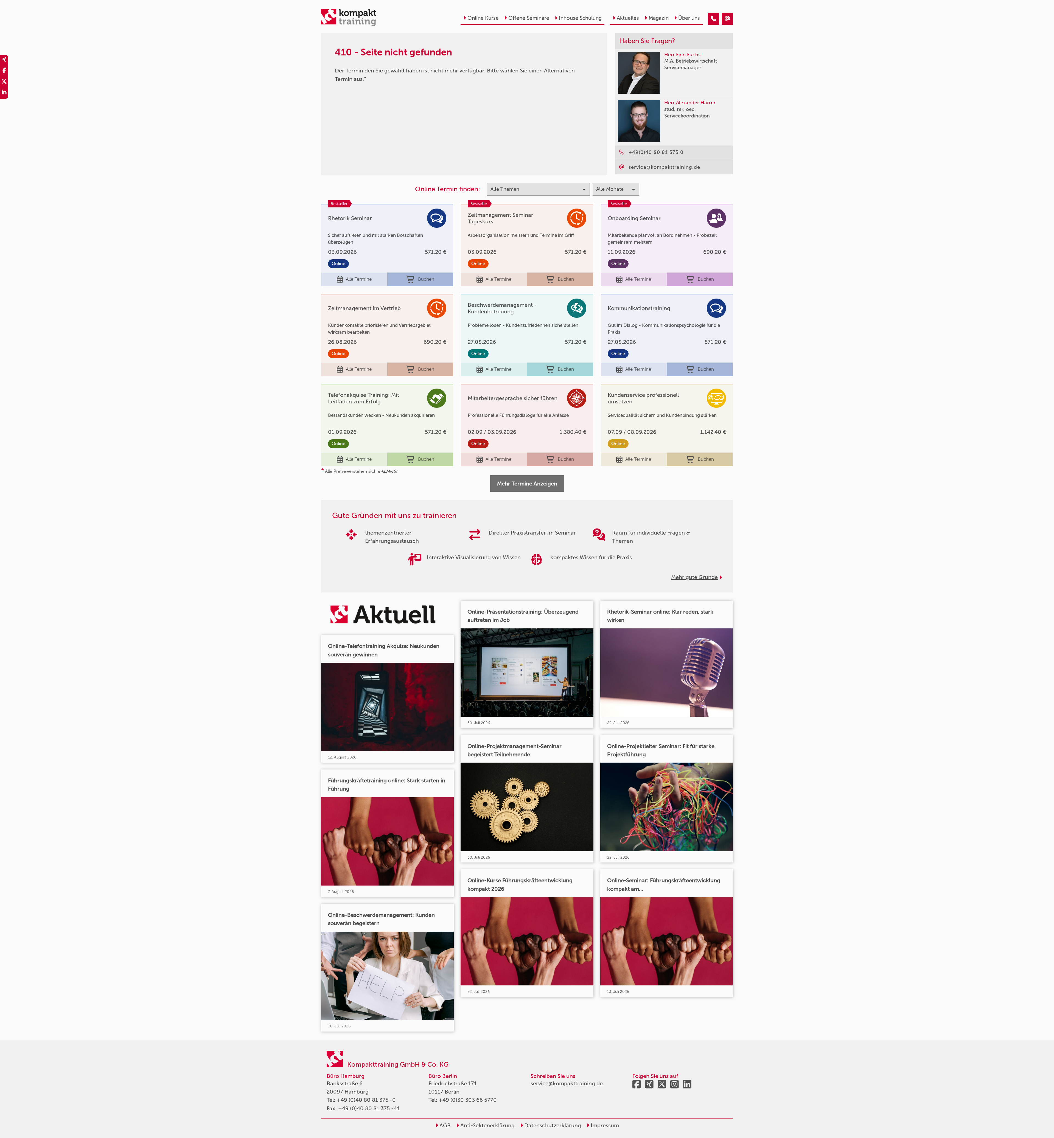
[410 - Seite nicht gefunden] (713, 19)
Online (338, 263)
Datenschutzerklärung (552, 1125)
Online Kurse (483, 18)
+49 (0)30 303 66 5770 (468, 1100)
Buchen (426, 279)
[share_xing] (4, 60)
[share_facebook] (4, 71)
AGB (444, 1125)
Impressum (604, 1125)
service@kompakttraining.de (567, 1083)
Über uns (689, 18)
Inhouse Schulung (580, 18)
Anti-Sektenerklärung (487, 1125)
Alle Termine (359, 279)
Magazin (659, 18)
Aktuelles (628, 18)
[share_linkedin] (4, 93)
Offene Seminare (528, 18)
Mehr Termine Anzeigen (527, 483)
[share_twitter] (4, 82)
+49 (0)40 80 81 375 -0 (366, 1100)
